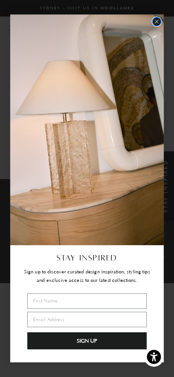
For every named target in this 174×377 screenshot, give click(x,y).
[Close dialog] (157, 21)
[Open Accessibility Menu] (154, 357)
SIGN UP (87, 341)
